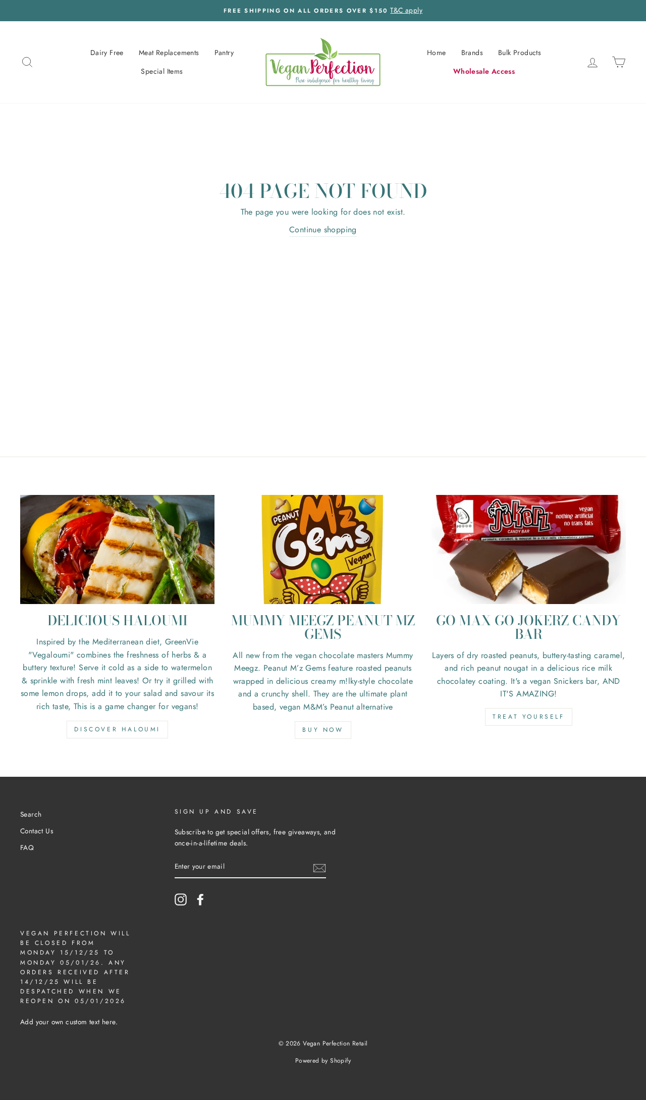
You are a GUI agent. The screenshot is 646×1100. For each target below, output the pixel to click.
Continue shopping (323, 229)
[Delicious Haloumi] (117, 550)
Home (436, 52)
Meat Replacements (169, 52)
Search (30, 814)
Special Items (162, 71)
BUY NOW (322, 729)
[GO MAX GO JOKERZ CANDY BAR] (529, 550)
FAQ (27, 847)
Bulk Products (519, 52)
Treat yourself (528, 716)
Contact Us (36, 831)
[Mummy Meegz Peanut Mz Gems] (323, 550)
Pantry (224, 52)
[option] (323, 10)
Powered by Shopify (323, 1060)
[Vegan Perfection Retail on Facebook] (200, 899)
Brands (472, 52)
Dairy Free (107, 52)
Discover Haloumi (117, 729)
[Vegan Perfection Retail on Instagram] (181, 899)
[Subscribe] (319, 867)
